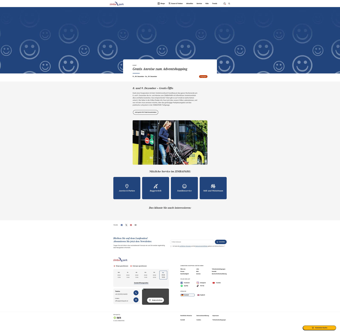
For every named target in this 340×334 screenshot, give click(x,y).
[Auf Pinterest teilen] (131, 225)
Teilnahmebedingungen (219, 319)
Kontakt (182, 319)
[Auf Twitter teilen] (126, 225)
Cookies (198, 319)
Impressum (215, 315)
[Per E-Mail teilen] (136, 225)
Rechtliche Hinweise (186, 315)
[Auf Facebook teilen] (122, 225)
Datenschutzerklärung (202, 315)
